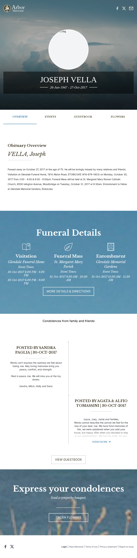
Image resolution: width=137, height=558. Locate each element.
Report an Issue (126, 546)
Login (64, 546)
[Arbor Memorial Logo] (14, 8)
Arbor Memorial (76, 546)
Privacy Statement (108, 546)
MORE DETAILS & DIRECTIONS (68, 291)
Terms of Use (91, 546)
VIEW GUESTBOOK (68, 459)
